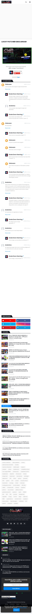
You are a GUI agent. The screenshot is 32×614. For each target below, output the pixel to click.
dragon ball (4, 476)
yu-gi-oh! (10, 503)
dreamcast (12, 476)
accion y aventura (6, 462)
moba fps (22, 483)
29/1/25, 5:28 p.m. (27, 245)
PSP (7, 494)
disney (24, 473)
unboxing (21, 501)
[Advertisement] (16, 21)
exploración (4, 478)
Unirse (17, 604)
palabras (23, 487)
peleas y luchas (19, 489)
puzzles (15, 494)
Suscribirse (16, 588)
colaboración (16, 469)
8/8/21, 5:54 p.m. (27, 147)
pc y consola (10, 489)
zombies (16, 503)
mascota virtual (24, 480)
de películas (5, 473)
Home (6, 604)
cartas (9, 469)
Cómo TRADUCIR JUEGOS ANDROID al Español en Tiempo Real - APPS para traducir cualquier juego (18, 337)
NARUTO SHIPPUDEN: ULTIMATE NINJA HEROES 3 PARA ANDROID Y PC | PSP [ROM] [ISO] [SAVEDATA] (19, 393)
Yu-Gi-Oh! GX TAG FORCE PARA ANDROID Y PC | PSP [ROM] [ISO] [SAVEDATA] (19, 364)
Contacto (12, 604)
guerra (7, 480)
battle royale (16, 467)
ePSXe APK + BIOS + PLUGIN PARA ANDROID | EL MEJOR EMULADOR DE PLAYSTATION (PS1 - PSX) (19, 386)
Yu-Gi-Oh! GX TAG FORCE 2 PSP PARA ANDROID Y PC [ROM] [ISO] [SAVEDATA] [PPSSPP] (18, 371)
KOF (12, 480)
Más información (22, 607)
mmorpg (11, 483)
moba (16, 483)
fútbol (14, 478)
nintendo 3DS (10, 487)
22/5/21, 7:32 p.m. (27, 94)
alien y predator (16, 462)
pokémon (15, 492)
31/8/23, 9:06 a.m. (27, 105)
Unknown (8, 84)
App (18, 77)
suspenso (25, 498)
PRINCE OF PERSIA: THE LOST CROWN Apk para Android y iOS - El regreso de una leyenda (19, 411)
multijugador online (6, 485)
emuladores (19, 476)
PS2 (3, 494)
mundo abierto (16, 485)
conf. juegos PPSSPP (6, 471)
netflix (3, 487)
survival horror (18, 498)
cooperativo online (25, 471)
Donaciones (24, 604)
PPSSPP (24, 492)
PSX (10, 494)
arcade (16, 464)
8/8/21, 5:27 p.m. (27, 123)
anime (23, 462)
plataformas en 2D (6, 492)
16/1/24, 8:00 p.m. (27, 237)
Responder (7, 89)
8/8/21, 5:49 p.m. (27, 132)
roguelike (4, 496)
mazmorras (4, 483)
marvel (16, 480)
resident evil (21, 494)
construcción (16, 471)
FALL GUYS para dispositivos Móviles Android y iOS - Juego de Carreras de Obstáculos (16, 454)
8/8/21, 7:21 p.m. (28, 154)
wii (26, 501)
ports (20, 492)
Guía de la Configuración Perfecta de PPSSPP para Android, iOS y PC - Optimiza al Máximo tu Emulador (19, 418)
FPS (10, 478)
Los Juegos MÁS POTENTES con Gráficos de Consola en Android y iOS (19, 424)
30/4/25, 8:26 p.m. (27, 221)
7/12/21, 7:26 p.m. (27, 198)
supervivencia (10, 498)
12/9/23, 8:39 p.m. (27, 116)
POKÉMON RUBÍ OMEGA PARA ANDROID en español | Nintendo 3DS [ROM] (19, 399)
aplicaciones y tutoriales (7, 464)
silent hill (25, 496)
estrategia (26, 476)
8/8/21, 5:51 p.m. (28, 140)
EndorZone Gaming (15, 94)
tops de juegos (14, 501)
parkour (4, 489)
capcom (23, 467)
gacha (19, 478)
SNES (3, 498)
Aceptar (16, 610)
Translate (13, 598)
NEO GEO (24, 485)
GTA (3, 480)
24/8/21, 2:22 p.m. (27, 172)
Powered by (12, 593)
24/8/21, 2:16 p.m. (27, 163)
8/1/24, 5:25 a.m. (27, 228)
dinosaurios (18, 473)
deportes (12, 473)
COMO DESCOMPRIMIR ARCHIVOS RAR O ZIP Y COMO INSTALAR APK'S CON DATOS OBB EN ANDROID (19, 358)
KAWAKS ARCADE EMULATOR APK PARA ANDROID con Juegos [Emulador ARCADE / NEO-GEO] (19, 344)
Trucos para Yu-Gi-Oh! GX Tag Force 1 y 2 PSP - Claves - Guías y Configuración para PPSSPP (19, 378)
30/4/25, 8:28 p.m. (27, 257)
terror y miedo (5, 501)
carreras (4, 469)
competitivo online (25, 469)
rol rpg (10, 496)
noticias (17, 487)
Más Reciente (6, 406)
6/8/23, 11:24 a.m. (27, 209)
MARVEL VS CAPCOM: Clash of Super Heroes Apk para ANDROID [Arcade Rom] (19, 350)
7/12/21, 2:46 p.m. (27, 182)
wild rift (4, 503)
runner (15, 496)
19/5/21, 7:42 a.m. (27, 84)
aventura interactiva (6, 467)
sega (20, 496)
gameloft (25, 478)
